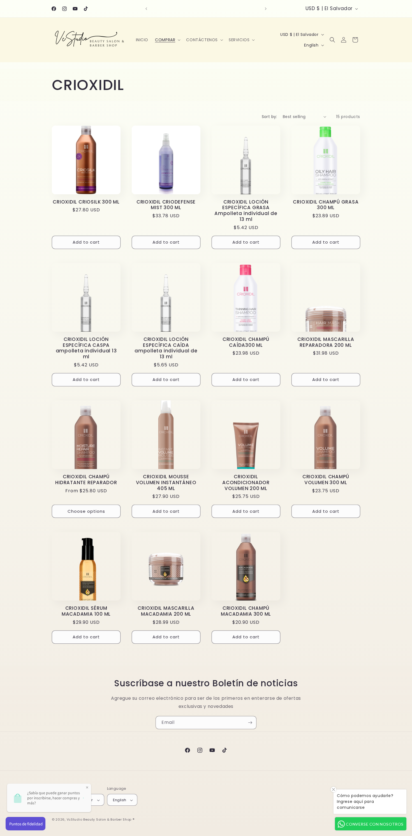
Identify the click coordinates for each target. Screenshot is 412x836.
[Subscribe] (250, 722)
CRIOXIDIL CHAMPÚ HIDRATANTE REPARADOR (86, 480)
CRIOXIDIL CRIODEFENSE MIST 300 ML (166, 205)
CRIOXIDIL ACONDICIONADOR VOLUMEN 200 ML (246, 482)
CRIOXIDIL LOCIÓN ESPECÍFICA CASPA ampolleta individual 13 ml (86, 348)
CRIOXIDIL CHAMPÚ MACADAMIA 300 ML (246, 611)
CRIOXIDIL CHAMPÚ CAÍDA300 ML (246, 342)
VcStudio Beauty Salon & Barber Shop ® (101, 819)
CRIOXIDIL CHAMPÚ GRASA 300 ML (325, 205)
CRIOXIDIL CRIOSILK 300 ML (86, 202)
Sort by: (269, 116)
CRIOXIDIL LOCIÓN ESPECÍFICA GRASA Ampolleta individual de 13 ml (245, 210)
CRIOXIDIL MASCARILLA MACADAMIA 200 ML (166, 611)
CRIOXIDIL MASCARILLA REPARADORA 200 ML (325, 342)
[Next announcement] (266, 8)
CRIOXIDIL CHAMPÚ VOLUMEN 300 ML (325, 480)
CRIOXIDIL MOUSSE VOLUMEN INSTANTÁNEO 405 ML (166, 482)
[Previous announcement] (146, 8)
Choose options (86, 511)
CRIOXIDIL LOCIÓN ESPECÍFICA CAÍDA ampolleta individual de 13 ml (166, 348)
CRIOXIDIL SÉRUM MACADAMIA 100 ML (86, 611)
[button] (167, 40)
